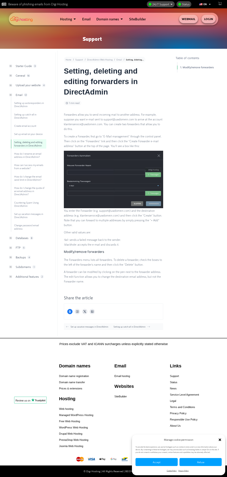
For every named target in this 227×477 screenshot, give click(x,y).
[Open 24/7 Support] (171, 4)
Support (79, 59)
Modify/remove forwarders (198, 67)
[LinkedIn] (92, 311)
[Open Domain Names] (121, 19)
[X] (84, 311)
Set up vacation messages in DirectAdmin (89, 326)
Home (68, 59)
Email (119, 59)
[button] (220, 440)
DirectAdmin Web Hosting (100, 59)
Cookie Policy (172, 471)
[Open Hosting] (74, 19)
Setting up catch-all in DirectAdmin (129, 326)
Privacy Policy (183, 471)
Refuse (200, 462)
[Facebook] (77, 311)
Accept (156, 462)
